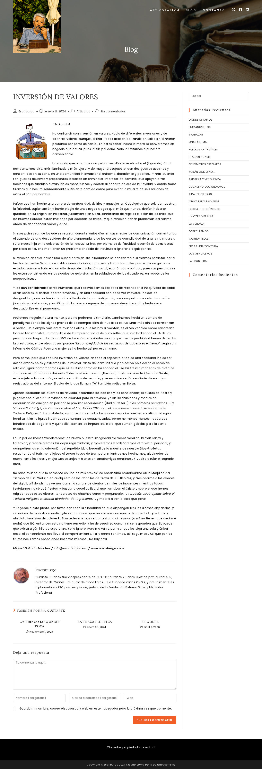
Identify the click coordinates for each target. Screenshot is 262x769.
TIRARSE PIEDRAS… (201, 194)
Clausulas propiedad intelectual (131, 747)
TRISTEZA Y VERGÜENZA (205, 179)
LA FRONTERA (198, 261)
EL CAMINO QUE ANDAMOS (207, 187)
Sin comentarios (113, 111)
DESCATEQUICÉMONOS (205, 209)
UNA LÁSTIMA (198, 142)
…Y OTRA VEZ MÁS (201, 216)
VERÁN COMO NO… (202, 172)
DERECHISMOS (199, 231)
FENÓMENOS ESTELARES (205, 164)
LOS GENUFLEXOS (200, 254)
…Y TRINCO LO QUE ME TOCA (39, 624)
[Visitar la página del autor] (21, 575)
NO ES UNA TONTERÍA (203, 246)
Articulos (83, 111)
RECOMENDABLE (200, 157)
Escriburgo (27, 111)
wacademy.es (166, 764)
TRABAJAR (196, 135)
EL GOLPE (150, 622)
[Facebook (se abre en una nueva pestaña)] (240, 10)
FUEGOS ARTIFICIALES (203, 149)
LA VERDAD (196, 224)
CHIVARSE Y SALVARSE (204, 201)
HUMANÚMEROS (200, 127)
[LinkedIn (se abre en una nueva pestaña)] (247, 10)
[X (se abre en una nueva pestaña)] (233, 10)
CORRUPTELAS (199, 239)
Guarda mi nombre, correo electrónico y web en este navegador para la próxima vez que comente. (95, 708)
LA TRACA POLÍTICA (95, 622)
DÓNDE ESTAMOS (201, 120)
